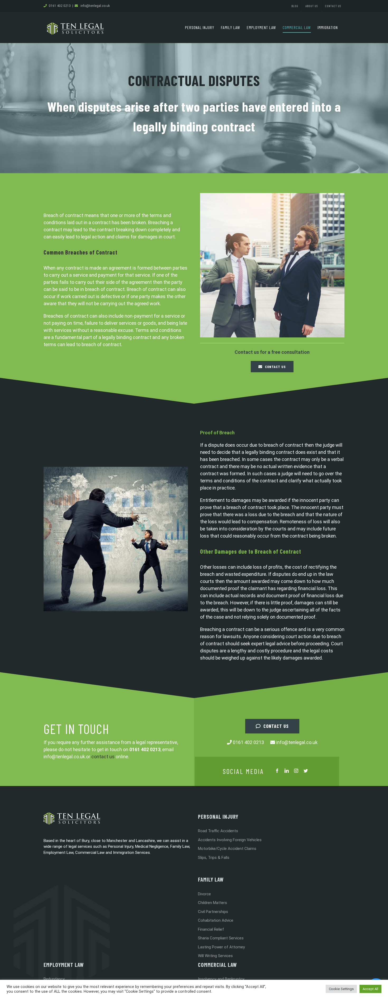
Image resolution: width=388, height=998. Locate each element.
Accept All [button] (370, 989)
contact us (103, 756)
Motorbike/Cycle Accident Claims (227, 848)
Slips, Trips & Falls (213, 857)
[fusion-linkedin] (287, 771)
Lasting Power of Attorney (221, 947)
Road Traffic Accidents (218, 830)
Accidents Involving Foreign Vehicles (230, 839)
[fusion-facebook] (277, 771)
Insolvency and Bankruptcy (221, 979)
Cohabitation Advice (215, 920)
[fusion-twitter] (306, 771)
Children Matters (212, 902)
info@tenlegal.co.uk (95, 6)
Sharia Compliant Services (221, 938)
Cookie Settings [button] (341, 989)
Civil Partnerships (213, 911)
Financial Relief (211, 929)
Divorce (204, 894)
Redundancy (54, 979)
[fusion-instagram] (296, 771)
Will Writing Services (215, 955)
